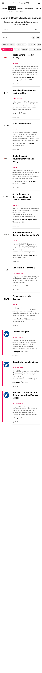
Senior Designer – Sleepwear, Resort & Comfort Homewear (22, 197)
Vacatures (10, 11)
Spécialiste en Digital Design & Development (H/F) (26, 233)
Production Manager (22, 123)
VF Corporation (18, 337)
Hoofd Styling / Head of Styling (23, 56)
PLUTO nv (16, 205)
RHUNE (15, 129)
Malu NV (15, 63)
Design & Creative (19, 11)
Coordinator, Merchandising (25, 362)
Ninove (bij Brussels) (29, 220)
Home (3, 11)
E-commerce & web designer (22, 297)
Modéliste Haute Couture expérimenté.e (24, 91)
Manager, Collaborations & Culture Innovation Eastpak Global (25, 395)
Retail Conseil (17, 99)
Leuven (31, 143)
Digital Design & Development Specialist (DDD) (23, 159)
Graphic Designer (21, 331)
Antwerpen (31, 319)
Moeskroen (32, 181)
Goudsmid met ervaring (24, 267)
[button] (8, 44)
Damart (15, 167)
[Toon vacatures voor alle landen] (38, 37)
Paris (14, 113)
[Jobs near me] (33, 37)
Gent (14, 286)
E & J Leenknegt (18, 273)
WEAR (15, 305)
